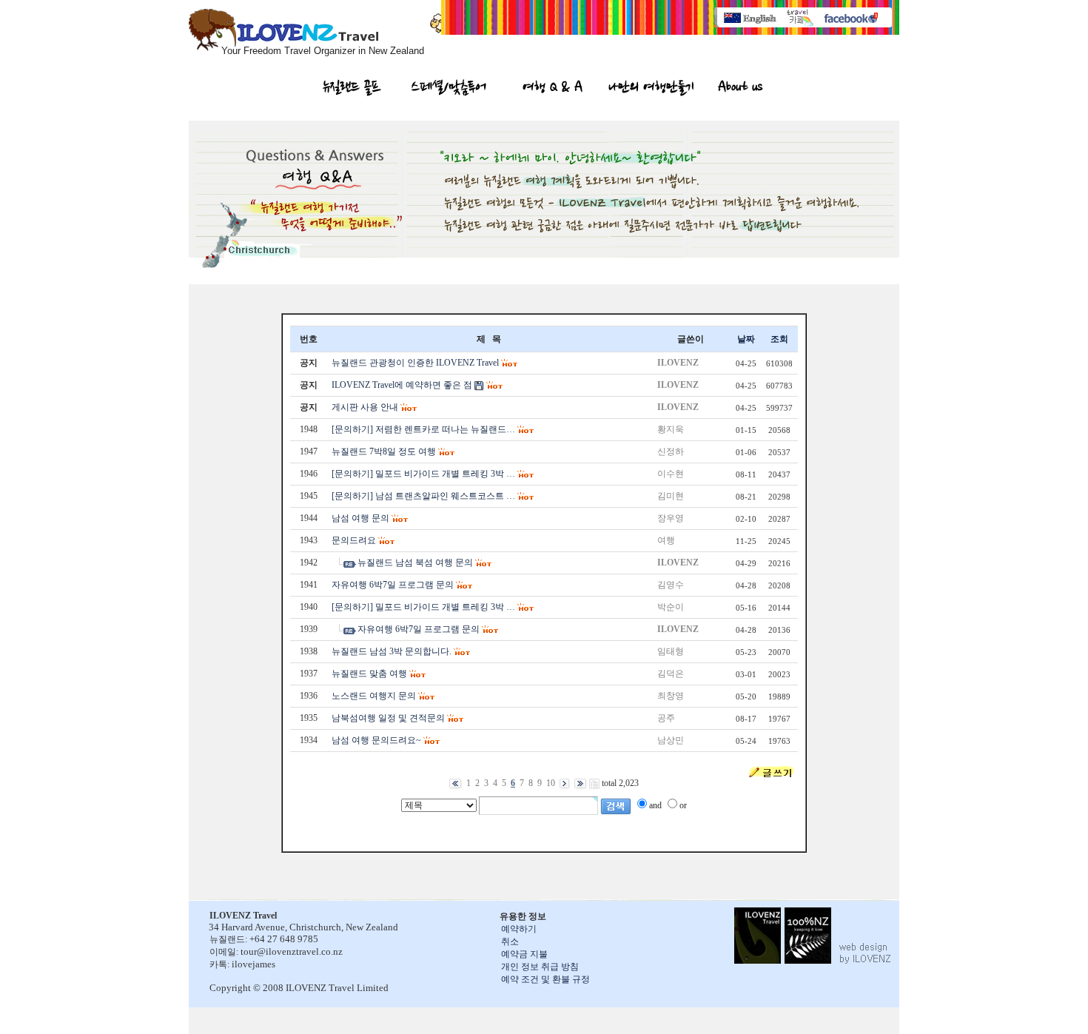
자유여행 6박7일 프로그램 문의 (393, 585)
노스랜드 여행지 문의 (374, 696)
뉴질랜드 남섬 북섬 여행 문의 (415, 562)
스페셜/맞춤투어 (449, 89)
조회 (779, 339)
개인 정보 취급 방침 (540, 966)
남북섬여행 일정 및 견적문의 (388, 718)
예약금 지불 (524, 954)
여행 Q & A (552, 89)
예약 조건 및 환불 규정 (545, 979)
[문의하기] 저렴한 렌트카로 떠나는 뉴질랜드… (423, 429)
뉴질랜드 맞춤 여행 (369, 673)
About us (739, 89)
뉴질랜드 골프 (352, 89)
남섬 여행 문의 (360, 518)
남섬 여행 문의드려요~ (376, 740)
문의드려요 (354, 540)
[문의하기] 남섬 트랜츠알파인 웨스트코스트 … (423, 496)
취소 (510, 941)
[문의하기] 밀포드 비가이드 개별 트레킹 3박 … (423, 474)
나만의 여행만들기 (651, 89)
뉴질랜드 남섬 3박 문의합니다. (391, 651)
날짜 (746, 339)
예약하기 (519, 929)
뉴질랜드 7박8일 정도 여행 (384, 451)
